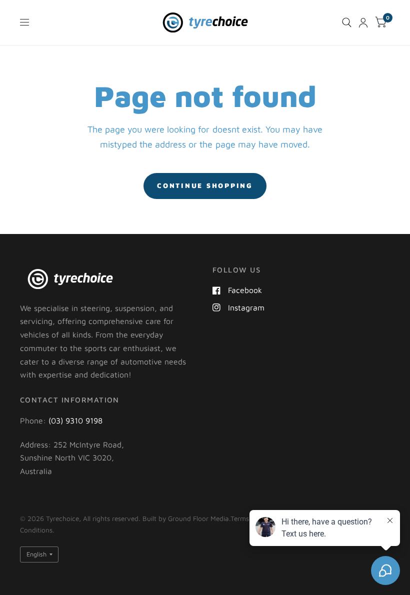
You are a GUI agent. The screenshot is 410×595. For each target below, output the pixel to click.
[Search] (346, 22)
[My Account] (363, 22)
